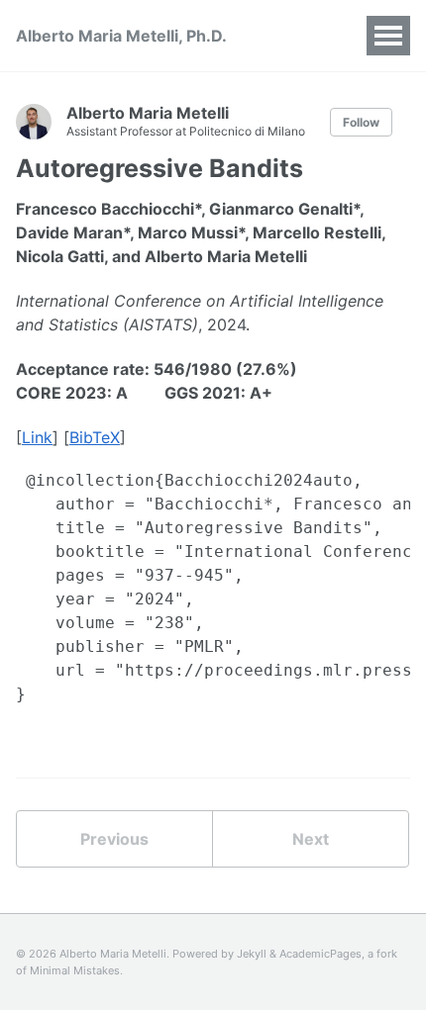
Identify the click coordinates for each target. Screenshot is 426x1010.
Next (310, 839)
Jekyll (251, 954)
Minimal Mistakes (75, 970)
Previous (114, 839)
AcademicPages (320, 954)
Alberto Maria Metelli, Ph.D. (121, 36)
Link (37, 437)
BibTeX (94, 437)
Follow (361, 122)
